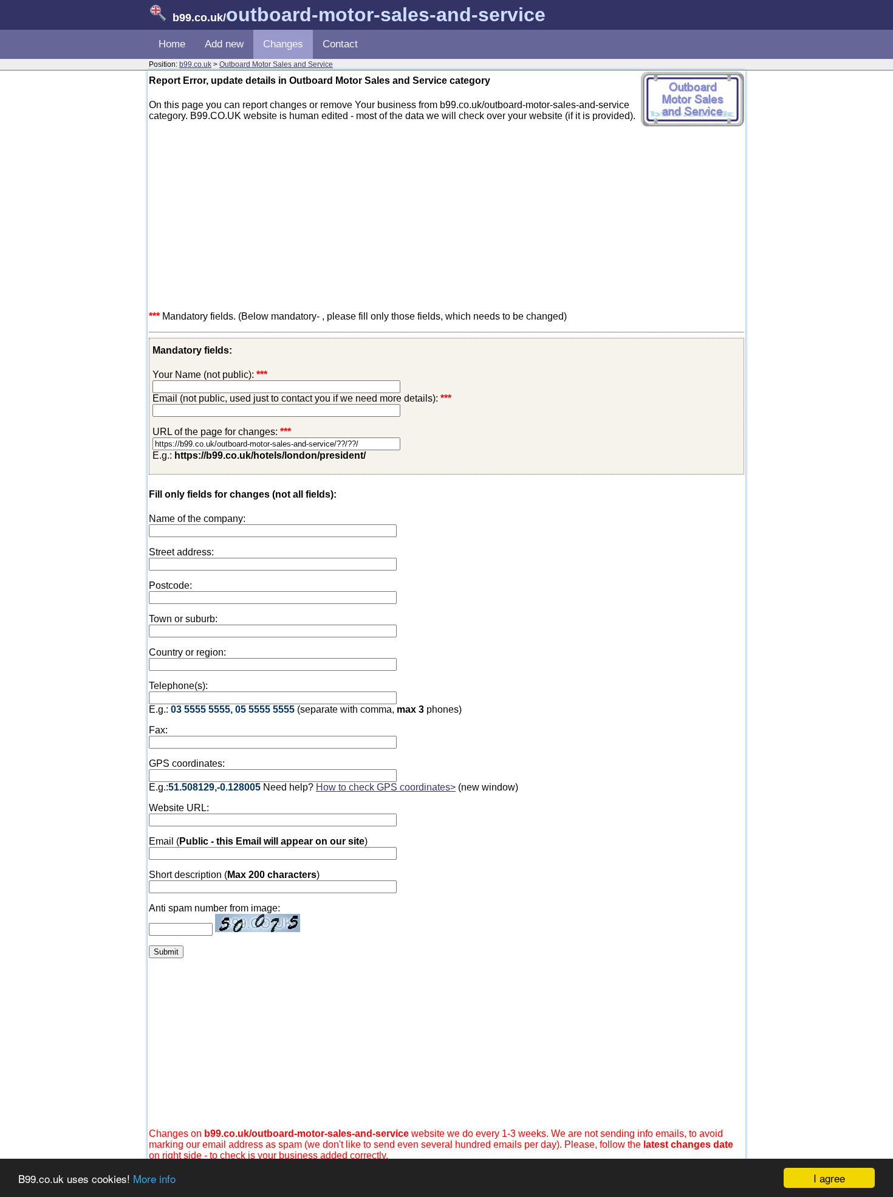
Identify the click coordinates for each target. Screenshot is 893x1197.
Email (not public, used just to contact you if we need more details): (301, 398)
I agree (829, 1177)
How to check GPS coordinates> (386, 787)
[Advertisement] (446, 216)
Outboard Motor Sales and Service (276, 64)
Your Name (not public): (203, 374)
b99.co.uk (195, 64)
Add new (224, 44)
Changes (283, 44)
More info (154, 1178)
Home (172, 44)
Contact (340, 44)
